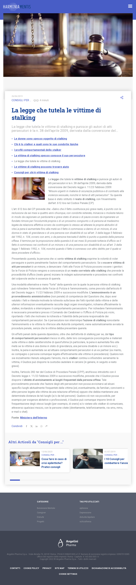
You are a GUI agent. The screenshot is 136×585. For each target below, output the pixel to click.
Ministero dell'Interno (33, 417)
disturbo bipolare (87, 517)
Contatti (15, 568)
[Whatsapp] (41, 426)
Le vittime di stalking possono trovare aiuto (41, 166)
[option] (39, 460)
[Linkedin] (36, 426)
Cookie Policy (31, 568)
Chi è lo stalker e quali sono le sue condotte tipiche (46, 144)
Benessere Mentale (46, 508)
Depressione (85, 512)
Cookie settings (68, 574)
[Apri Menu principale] (130, 6)
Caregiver (41, 512)
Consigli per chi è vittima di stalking (36, 172)
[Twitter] (31, 426)
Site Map (59, 568)
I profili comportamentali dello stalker (37, 150)
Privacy (46, 568)
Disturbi (40, 517)
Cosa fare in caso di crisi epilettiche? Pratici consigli (54, 463)
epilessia (84, 508)
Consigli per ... (21, 100)
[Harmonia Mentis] (17, 7)
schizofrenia (85, 521)
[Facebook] (26, 426)
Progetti (40, 521)
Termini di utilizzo (78, 568)
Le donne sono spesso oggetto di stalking (40, 138)
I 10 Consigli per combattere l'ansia (116, 461)
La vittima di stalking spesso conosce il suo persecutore (49, 155)
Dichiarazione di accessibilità (109, 568)
